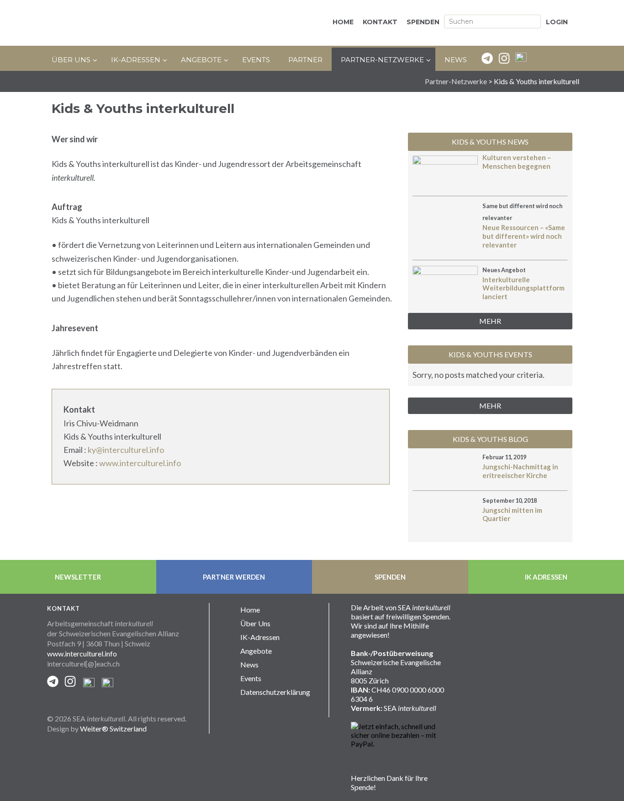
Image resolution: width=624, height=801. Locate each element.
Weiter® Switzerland (113, 728)
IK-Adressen (260, 637)
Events (250, 678)
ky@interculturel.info (126, 450)
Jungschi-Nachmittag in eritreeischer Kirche (520, 470)
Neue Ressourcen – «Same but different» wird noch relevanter (523, 236)
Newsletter (78, 577)
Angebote (256, 650)
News (249, 664)
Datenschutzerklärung (275, 692)
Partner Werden (234, 577)
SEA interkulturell (143, 23)
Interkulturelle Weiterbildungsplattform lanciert (523, 288)
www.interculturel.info (140, 463)
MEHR (490, 321)
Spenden (390, 577)
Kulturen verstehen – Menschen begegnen (516, 161)
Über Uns (255, 623)
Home (250, 609)
